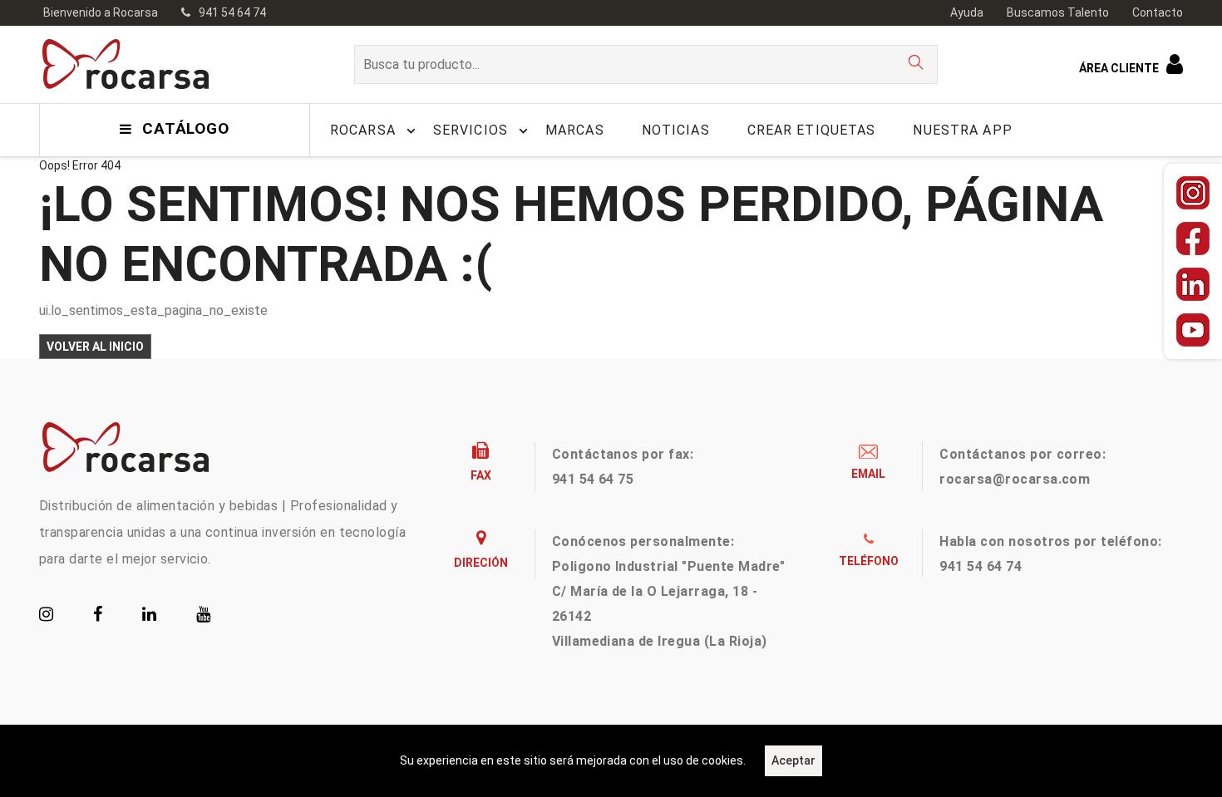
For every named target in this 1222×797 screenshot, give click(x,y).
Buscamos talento (1058, 12)
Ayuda (966, 12)
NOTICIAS (676, 130)
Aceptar (793, 760)
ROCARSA (363, 130)
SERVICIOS (470, 130)
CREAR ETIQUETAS (811, 130)
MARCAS (574, 130)
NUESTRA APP (962, 130)
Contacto (1157, 12)
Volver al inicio (95, 346)
